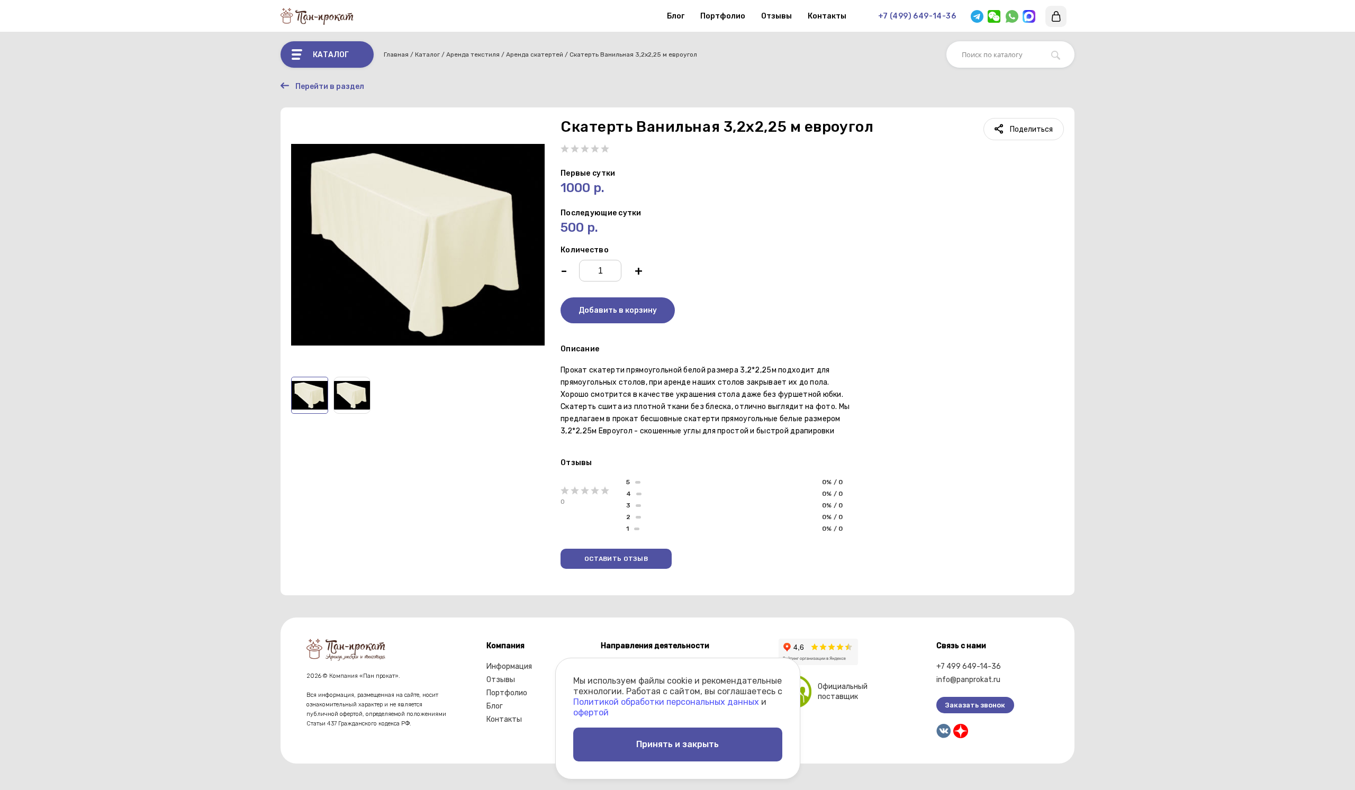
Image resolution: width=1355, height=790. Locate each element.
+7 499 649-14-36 (968, 666)
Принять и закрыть (677, 744)
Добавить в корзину (618, 310)
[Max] (1029, 16)
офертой (591, 712)
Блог (675, 16)
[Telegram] (977, 16)
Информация (509, 666)
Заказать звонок (975, 705)
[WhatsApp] (1012, 16)
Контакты (827, 16)
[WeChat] (994, 16)
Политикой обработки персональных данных (666, 702)
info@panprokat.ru (968, 679)
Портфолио (722, 16)
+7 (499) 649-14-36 (917, 16)
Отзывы (776, 16)
